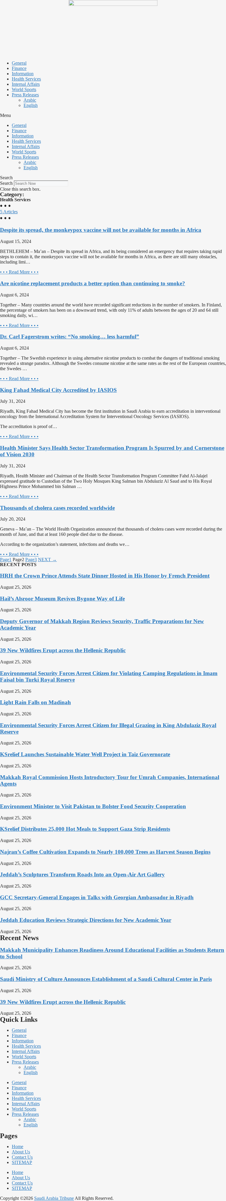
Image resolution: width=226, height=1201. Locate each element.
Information (23, 73)
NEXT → (47, 559)
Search (6, 183)
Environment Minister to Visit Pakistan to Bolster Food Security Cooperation (93, 806)
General (19, 63)
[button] (113, 115)
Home (17, 1146)
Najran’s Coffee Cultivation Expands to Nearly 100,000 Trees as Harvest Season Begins (105, 852)
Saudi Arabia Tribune (54, 1198)
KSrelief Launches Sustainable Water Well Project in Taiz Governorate (85, 754)
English (31, 105)
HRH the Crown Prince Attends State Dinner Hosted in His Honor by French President (105, 576)
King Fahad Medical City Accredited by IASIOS (58, 390)
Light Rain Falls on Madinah (35, 702)
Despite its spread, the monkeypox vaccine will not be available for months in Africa (100, 230)
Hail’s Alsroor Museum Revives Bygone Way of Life (62, 599)
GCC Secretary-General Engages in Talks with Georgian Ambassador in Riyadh (97, 897)
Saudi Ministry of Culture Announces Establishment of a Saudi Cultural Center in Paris (106, 979)
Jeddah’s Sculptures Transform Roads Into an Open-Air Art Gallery (82, 874)
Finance (19, 68)
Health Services (26, 78)
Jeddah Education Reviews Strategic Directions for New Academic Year (85, 920)
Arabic (30, 100)
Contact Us (22, 1157)
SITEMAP (22, 1162)
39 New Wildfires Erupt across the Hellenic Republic (63, 650)
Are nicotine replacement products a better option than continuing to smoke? (92, 283)
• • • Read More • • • (19, 271)
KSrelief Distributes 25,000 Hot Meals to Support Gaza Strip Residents (85, 829)
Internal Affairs (26, 84)
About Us (21, 1151)
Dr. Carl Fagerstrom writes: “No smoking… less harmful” (69, 336)
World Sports (24, 89)
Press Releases (25, 94)
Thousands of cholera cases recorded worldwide (57, 508)
